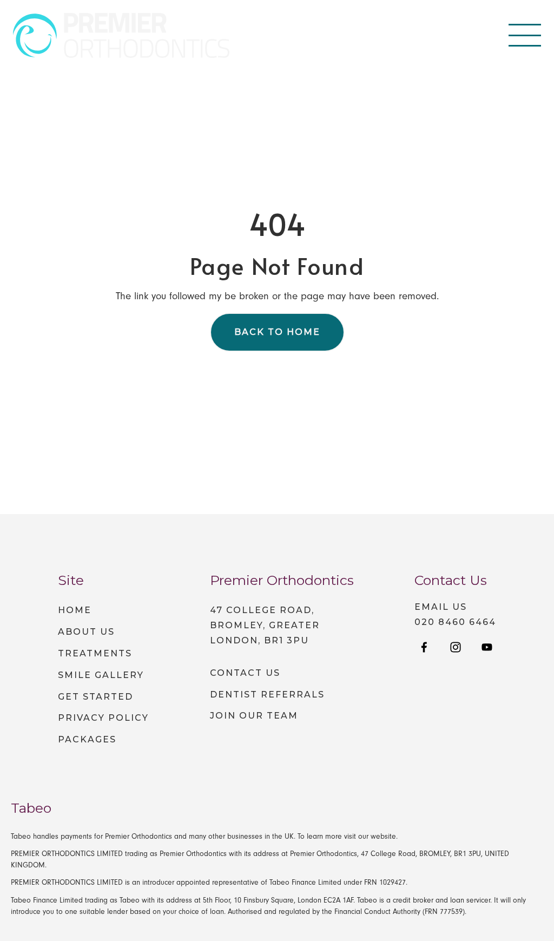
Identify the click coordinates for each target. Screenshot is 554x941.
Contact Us (245, 673)
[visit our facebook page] (424, 648)
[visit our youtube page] (487, 648)
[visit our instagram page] (455, 648)
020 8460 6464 (455, 622)
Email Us (440, 607)
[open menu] (525, 35)
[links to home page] (121, 35)
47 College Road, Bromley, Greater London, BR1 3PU (265, 625)
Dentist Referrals (267, 694)
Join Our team (254, 715)
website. (384, 836)
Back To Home (277, 332)
